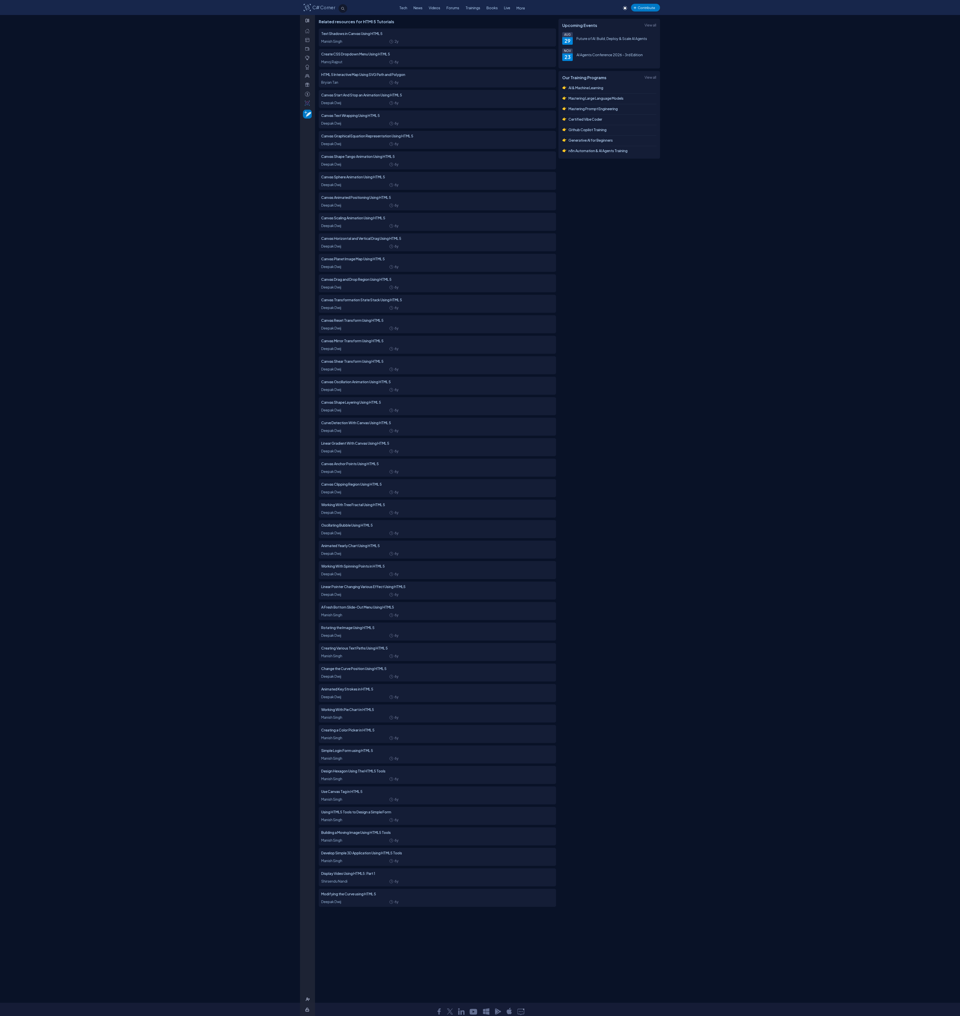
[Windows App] (486, 1011)
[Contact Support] (521, 1011)
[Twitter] (450, 1011)
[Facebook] (439, 1011)
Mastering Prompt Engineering (593, 108)
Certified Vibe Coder (585, 119)
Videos (434, 7)
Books (492, 7)
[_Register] (308, 999)
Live (507, 7)
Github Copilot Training (587, 129)
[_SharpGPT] (308, 103)
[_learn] (308, 57)
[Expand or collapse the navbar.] (308, 20)
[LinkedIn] (461, 1011)
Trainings (473, 7)
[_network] (308, 75)
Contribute (646, 7)
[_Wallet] (308, 48)
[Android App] (497, 1011)
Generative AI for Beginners (590, 140)
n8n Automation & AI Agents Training (598, 150)
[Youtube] (474, 1011)
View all (650, 25)
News (418, 7)
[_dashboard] (308, 39)
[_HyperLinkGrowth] (306, 113)
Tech (403, 7)
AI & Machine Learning (585, 87)
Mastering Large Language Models (596, 98)
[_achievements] (308, 67)
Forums (452, 7)
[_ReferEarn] (308, 84)
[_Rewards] (308, 94)
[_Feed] (308, 30)
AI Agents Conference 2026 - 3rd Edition (609, 54)
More (520, 8)
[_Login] (308, 1009)
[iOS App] (509, 1011)
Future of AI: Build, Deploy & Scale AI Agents (611, 38)
